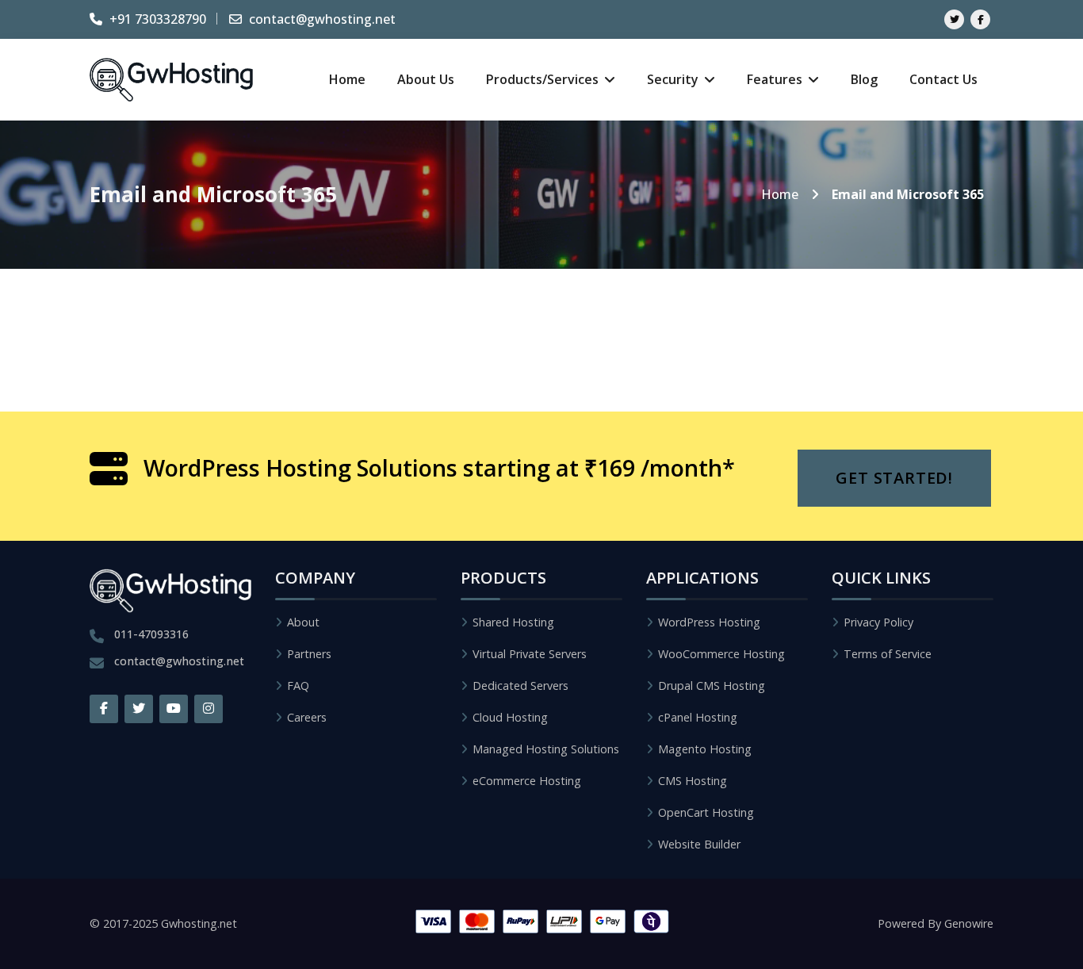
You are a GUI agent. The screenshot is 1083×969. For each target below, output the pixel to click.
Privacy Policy (878, 622)
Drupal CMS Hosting (711, 685)
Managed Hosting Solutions (546, 748)
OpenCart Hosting (706, 812)
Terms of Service (888, 653)
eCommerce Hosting (527, 780)
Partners (309, 653)
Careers (307, 717)
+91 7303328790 (156, 19)
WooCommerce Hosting (721, 653)
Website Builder (699, 844)
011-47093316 (151, 634)
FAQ (298, 685)
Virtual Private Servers (530, 653)
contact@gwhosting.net (321, 19)
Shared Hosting (513, 622)
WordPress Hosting (709, 622)
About (303, 622)
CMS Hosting (692, 780)
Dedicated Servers (520, 685)
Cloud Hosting (510, 717)
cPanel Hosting (697, 717)
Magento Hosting (705, 748)
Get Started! (894, 477)
